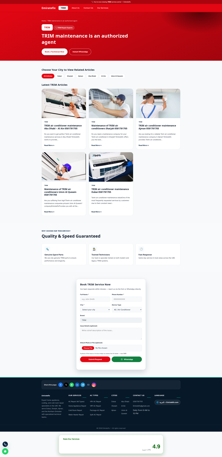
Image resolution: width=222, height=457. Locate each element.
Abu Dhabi (92, 76)
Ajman (80, 76)
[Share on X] (66, 385)
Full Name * (84, 294)
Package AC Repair (97, 410)
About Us (75, 8)
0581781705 (138, 401)
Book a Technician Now (54, 52)
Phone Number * (118, 294)
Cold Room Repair (75, 410)
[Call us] (5, 444)
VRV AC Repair (95, 401)
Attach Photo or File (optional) (91, 343)
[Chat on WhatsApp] (5, 451)
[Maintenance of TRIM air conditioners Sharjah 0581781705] (111, 119)
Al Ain (103, 76)
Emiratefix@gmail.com (141, 406)
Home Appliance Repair (77, 406)
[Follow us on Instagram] (94, 385)
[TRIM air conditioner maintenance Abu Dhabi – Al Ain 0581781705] (64, 119)
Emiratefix (49, 8)
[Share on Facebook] (60, 385)
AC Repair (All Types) (76, 401)
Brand (82, 315)
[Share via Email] (88, 385)
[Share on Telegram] (83, 385)
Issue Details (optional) (88, 326)
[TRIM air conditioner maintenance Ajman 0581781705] (158, 119)
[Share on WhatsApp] (71, 385)
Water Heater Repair (76, 415)
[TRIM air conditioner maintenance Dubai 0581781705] (111, 184)
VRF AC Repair (95, 406)
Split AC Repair (95, 415)
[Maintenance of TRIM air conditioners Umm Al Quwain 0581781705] (64, 184)
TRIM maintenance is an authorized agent (62, 21)
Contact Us (88, 8)
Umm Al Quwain (117, 76)
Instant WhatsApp (80, 52)
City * (82, 305)
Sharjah (70, 76)
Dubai (59, 76)
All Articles (48, 76)
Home (44, 21)
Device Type (116, 305)
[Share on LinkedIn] (77, 385)
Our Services (102, 8)
